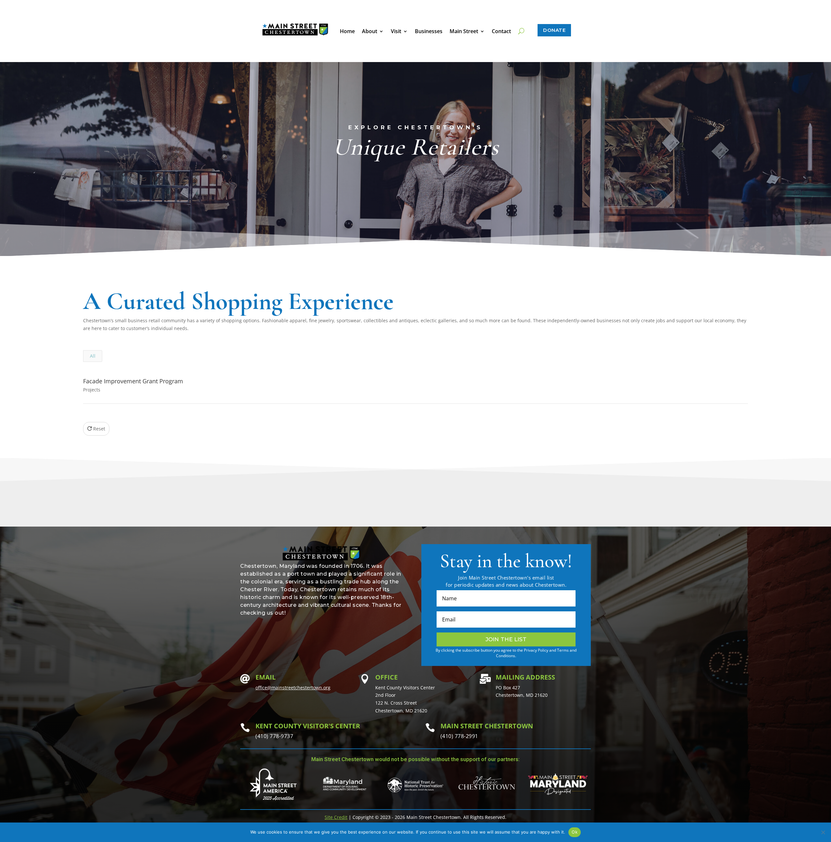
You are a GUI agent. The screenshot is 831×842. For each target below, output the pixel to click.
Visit (396, 32)
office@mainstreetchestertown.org (292, 687)
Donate (554, 30)
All (92, 356)
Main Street (464, 32)
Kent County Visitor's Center (307, 725)
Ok (574, 832)
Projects (91, 390)
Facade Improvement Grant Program (133, 381)
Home (347, 32)
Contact (501, 32)
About (369, 32)
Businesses (428, 32)
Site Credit (336, 817)
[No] (823, 832)
